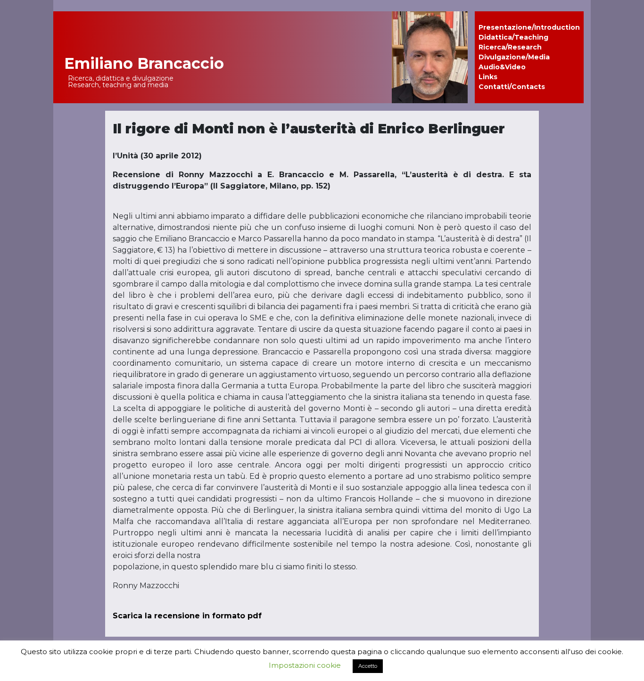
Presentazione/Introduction (529, 27)
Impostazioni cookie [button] (305, 665)
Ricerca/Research (510, 47)
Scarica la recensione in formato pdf (187, 615)
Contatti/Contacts (512, 86)
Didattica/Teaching (513, 37)
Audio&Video (502, 67)
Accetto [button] (367, 666)
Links (488, 77)
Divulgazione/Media (514, 57)
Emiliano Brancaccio (144, 63)
